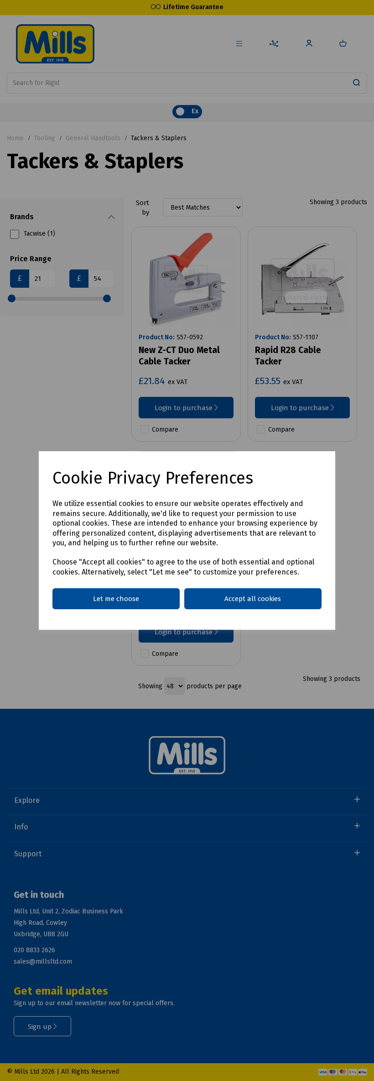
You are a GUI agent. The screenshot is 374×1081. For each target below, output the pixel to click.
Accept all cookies (252, 599)
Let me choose (116, 599)
